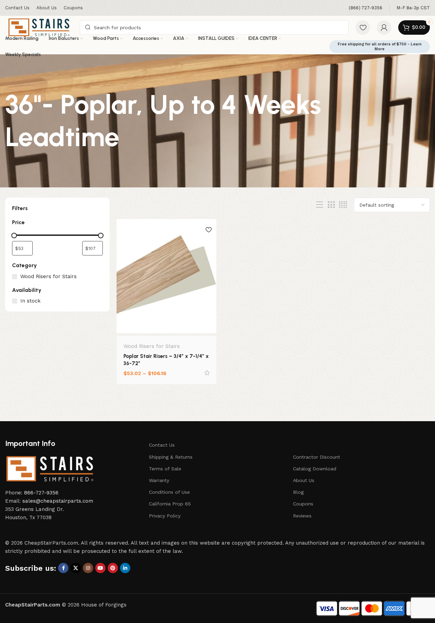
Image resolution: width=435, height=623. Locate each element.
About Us (303, 480)
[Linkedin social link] (125, 568)
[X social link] (75, 568)
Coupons (303, 503)
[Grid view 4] (343, 205)
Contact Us (162, 445)
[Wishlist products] (362, 27)
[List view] (319, 205)
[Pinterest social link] (113, 568)
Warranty (159, 480)
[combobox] (214, 27)
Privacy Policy (165, 515)
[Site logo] (39, 27)
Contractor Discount (316, 457)
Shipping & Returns (171, 457)
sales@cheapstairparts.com (57, 501)
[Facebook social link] (63, 568)
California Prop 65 (170, 503)
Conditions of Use (169, 492)
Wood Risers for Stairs (151, 346)
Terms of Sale (165, 468)
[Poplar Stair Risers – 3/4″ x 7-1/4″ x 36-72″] (166, 276)
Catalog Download (314, 468)
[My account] (384, 27)
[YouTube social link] (100, 568)
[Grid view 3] (331, 205)
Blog (298, 492)
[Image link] (50, 468)
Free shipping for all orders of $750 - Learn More (380, 46)
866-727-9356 (41, 493)
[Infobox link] (365, 8)
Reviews (302, 515)
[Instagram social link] (88, 568)
